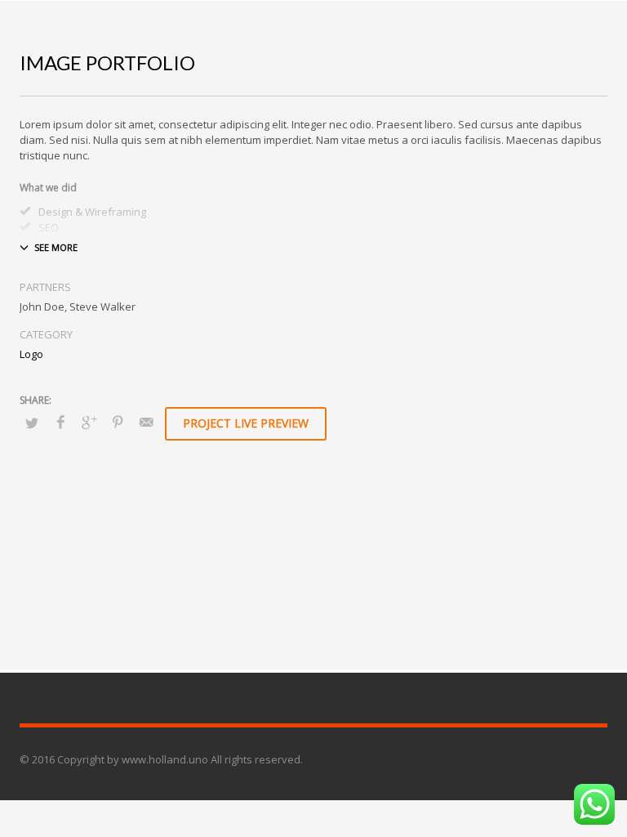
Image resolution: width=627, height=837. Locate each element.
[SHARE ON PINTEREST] (117, 422)
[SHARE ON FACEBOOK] (60, 422)
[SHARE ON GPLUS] (89, 422)
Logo (31, 354)
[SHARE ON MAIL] (146, 422)
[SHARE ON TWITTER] (32, 422)
